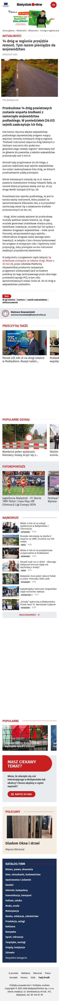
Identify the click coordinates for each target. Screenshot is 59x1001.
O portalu (13, 973)
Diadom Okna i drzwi (22, 843)
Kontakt (14, 977)
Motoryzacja (12, 911)
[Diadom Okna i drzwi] (29, 827)
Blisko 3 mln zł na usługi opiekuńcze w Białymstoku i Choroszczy (34, 526)
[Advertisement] (29, 390)
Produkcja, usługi (15, 921)
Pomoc (24, 977)
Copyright (10, 988)
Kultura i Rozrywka (27, 595)
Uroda (23, 570)
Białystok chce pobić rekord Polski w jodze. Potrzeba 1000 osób (38, 577)
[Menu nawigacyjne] (54, 5)
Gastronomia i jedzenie (18, 879)
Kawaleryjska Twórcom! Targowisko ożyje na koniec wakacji (38, 590)
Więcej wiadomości (27, 615)
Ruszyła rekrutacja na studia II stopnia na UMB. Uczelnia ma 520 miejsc (37, 539)
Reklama (10, 926)
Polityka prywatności (20, 985)
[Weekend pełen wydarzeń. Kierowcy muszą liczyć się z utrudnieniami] (24, 436)
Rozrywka (10, 931)
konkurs (21, 300)
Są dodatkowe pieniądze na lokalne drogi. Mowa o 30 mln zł (28, 261)
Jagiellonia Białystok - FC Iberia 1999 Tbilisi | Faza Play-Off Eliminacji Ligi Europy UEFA (21, 501)
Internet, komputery (16, 890)
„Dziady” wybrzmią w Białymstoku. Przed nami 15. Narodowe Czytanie (38, 603)
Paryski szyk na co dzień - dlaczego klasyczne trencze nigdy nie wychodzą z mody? (38, 564)
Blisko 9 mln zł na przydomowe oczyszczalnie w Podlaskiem (36, 551)
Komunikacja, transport (18, 895)
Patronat (37, 973)
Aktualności (33, 31)
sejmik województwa (37, 300)
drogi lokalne (8, 300)
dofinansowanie (10, 303)
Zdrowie (10, 952)
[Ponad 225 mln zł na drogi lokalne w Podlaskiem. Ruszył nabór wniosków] (24, 342)
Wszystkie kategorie (16, 957)
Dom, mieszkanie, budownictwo (23, 874)
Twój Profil (43, 977)
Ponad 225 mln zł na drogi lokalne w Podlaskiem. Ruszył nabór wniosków (23, 359)
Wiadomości (21, 31)
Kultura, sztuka (13, 900)
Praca (48, 973)
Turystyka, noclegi (15, 942)
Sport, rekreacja (14, 937)
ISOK (33, 977)
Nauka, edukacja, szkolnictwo (21, 916)
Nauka (23, 545)
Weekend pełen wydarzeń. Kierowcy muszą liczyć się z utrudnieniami (19, 453)
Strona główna (8, 31)
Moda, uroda (12, 905)
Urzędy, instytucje (15, 947)
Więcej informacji (15, 849)
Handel (9, 884)
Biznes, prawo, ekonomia (19, 869)
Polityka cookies (41, 985)
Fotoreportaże (13, 466)
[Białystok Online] (29, 4)
